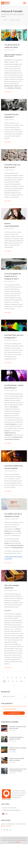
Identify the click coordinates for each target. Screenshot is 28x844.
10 (21, 681)
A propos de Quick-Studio (9, 807)
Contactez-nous (14, 713)
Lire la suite (7, 91)
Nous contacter (6, 826)
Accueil (5, 20)
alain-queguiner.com (16, 64)
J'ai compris (17, 842)
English (6, 814)
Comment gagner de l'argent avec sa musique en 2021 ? (12, 276)
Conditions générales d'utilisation (11, 810)
